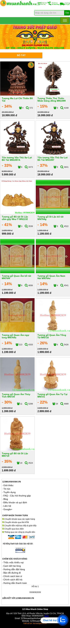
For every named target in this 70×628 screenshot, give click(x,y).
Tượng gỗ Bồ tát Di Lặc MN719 (15, 454)
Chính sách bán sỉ (12, 576)
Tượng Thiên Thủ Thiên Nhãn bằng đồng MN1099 (51, 99)
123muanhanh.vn (39, 621)
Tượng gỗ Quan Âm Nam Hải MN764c (51, 277)
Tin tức (6, 488)
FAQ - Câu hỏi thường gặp (17, 495)
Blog (5, 499)
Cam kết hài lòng (12, 566)
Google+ (7, 509)
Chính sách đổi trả (12, 579)
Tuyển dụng (9, 492)
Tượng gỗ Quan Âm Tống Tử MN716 (51, 336)
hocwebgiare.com (40, 623)
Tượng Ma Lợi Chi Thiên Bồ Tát (17, 99)
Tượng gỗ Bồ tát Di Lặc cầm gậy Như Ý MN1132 (15, 217)
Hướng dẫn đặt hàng (14, 569)
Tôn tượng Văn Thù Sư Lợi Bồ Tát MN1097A (17, 158)
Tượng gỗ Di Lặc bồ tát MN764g (50, 217)
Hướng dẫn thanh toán (15, 583)
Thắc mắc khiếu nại (13, 562)
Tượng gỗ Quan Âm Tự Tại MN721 (52, 395)
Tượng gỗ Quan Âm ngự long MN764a (15, 336)
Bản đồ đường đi (12, 572)
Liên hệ (7, 506)
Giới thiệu (8, 485)
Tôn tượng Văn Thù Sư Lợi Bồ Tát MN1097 (52, 158)
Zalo (47, 616)
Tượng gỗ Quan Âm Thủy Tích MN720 (16, 395)
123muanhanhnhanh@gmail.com (38, 618)
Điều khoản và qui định (15, 502)
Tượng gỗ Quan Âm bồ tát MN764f (16, 277)
